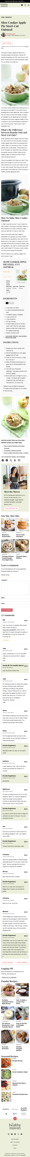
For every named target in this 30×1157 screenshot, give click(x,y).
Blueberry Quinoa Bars (6, 535)
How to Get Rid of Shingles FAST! (21, 1025)
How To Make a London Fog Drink (21, 1001)
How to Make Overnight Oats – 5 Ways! (16, 453)
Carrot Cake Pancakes (20, 535)
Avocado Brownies (5, 1047)
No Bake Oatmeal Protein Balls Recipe (7, 1001)
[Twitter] (18, 1134)
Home (3, 17)
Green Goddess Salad (20, 1072)
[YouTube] (11, 1134)
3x (13, 303)
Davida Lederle (11, 33)
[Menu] (28, 5)
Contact (15, 1145)
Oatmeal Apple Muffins (21, 557)
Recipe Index (15, 1139)
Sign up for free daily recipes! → (15, 1)
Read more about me (11, 508)
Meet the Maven (15, 1142)
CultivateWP (22, 1155)
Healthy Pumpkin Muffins (19, 1048)
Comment (4, 580)
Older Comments (7, 962)
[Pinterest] (21, 1134)
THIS (20, 254)
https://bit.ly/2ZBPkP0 (9, 630)
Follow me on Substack (9, 977)
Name (3, 597)
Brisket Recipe (17, 1061)
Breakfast (8, 17)
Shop (15, 1148)
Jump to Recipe (7, 43)
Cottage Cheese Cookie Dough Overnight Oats (8, 558)
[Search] (25, 5)
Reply (26, 620)
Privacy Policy (7, 1155)
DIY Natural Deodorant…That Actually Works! (8, 1025)
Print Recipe (21, 282)
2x (10, 303)
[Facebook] (15, 1134)
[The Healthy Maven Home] (4, 5)
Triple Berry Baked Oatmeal (12, 450)
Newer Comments (22, 962)
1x (7, 303)
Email (3, 603)
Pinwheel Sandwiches (20, 1094)
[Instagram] (8, 1134)
